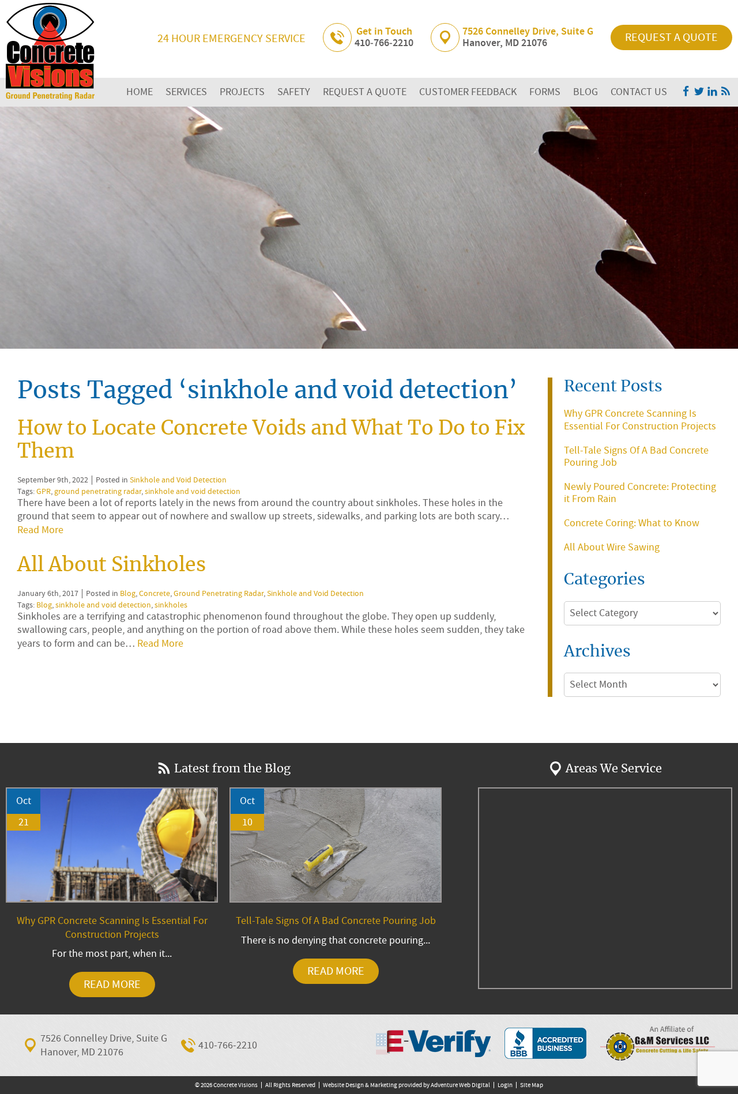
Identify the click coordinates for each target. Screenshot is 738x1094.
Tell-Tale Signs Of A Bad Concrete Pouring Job (636, 457)
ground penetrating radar (97, 491)
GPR (43, 491)
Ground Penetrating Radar (218, 593)
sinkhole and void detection (192, 491)
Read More (40, 530)
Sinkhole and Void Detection (178, 480)
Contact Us (639, 92)
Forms (544, 92)
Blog (585, 92)
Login (505, 1085)
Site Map (531, 1085)
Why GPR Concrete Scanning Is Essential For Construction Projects (640, 420)
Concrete (154, 593)
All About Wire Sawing (612, 547)
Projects (242, 92)
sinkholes (171, 605)
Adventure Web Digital (460, 1085)
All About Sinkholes (111, 565)
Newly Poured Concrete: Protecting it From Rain (640, 493)
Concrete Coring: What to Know (631, 523)
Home (139, 92)
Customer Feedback (468, 92)
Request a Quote (671, 37)
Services (186, 92)
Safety (293, 92)
